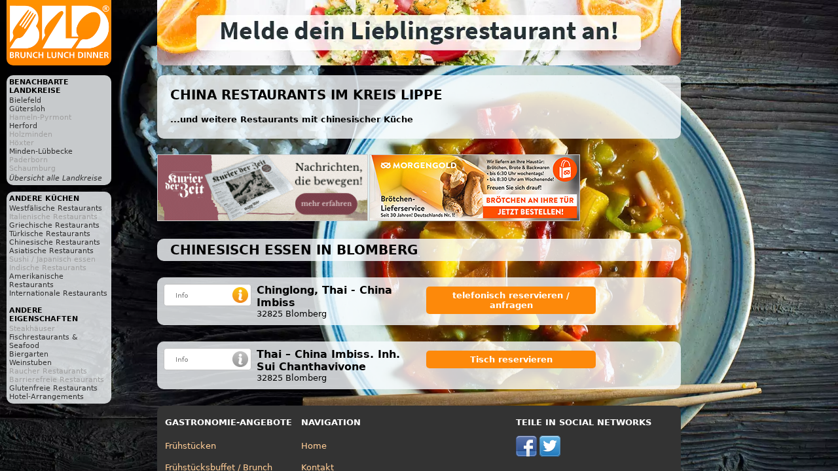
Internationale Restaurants (58, 293)
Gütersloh (27, 109)
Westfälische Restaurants (55, 208)
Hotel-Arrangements (46, 396)
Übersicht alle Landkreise (55, 178)
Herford (23, 126)
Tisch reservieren (511, 359)
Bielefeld (25, 100)
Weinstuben (30, 362)
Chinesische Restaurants (54, 242)
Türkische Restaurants (49, 234)
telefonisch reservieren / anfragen (511, 300)
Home (314, 446)
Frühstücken (190, 446)
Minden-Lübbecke (41, 151)
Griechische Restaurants (54, 225)
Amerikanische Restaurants (36, 280)
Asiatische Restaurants (51, 251)
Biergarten (28, 354)
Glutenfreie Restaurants (53, 388)
